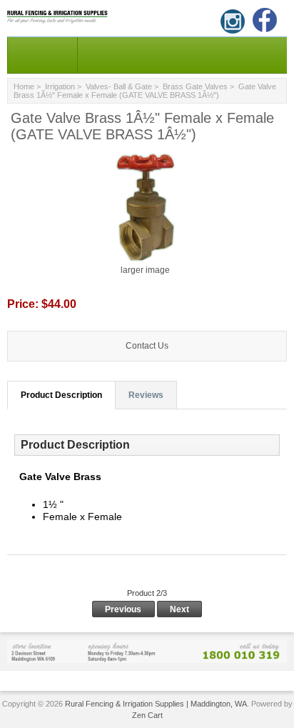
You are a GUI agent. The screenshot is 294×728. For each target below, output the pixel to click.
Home (24, 86)
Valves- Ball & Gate (119, 86)
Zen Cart (147, 715)
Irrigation (60, 86)
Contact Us (147, 346)
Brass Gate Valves (195, 86)
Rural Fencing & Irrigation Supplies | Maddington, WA (156, 703)
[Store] (147, 650)
